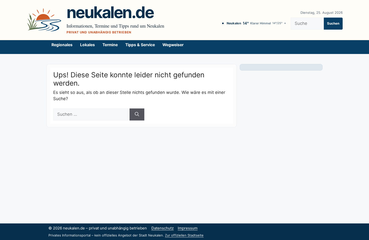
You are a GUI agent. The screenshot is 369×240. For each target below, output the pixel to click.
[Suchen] (137, 114)
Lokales (87, 44)
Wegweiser (172, 44)
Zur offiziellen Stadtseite (184, 235)
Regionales (62, 44)
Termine (110, 44)
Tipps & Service (140, 44)
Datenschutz (162, 228)
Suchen (333, 23)
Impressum (188, 228)
